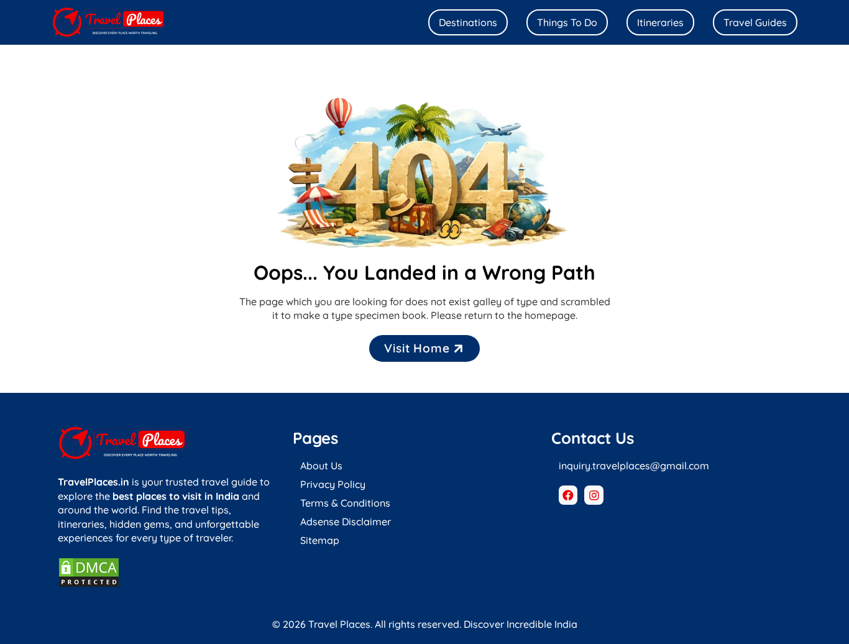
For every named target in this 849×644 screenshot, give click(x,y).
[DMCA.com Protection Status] (89, 584)
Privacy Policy (332, 484)
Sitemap (319, 540)
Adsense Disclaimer (345, 521)
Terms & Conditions (345, 503)
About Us (321, 465)
